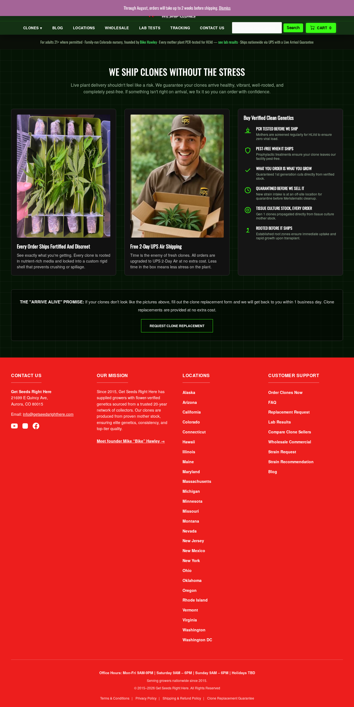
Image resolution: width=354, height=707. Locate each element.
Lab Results (279, 422)
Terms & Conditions (114, 698)
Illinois (189, 451)
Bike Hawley (148, 42)
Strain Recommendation (291, 461)
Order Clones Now (285, 392)
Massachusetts (197, 481)
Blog (57, 27)
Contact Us (212, 27)
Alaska (189, 392)
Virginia (190, 620)
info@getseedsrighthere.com (48, 414)
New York (191, 560)
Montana (191, 521)
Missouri (191, 511)
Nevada (190, 531)
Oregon (190, 590)
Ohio (187, 570)
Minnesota (192, 501)
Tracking (180, 27)
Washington (194, 629)
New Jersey (193, 540)
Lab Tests (150, 27)
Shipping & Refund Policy (182, 698)
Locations (84, 27)
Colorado (191, 422)
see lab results (228, 42)
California (192, 412)
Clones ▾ (32, 27)
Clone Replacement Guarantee (230, 698)
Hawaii (189, 441)
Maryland (191, 471)
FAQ (272, 402)
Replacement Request (289, 412)
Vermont (190, 610)
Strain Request (282, 451)
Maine (188, 461)
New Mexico (194, 550)
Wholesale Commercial (289, 441)
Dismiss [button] (225, 8)
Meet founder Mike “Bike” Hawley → (131, 441)
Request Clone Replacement (177, 325)
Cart (324, 27)
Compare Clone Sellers (289, 432)
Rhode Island (195, 600)
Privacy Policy (146, 698)
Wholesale (117, 27)
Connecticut (194, 432)
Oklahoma (192, 580)
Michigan (191, 491)
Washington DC (197, 639)
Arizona (190, 402)
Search (293, 27)
